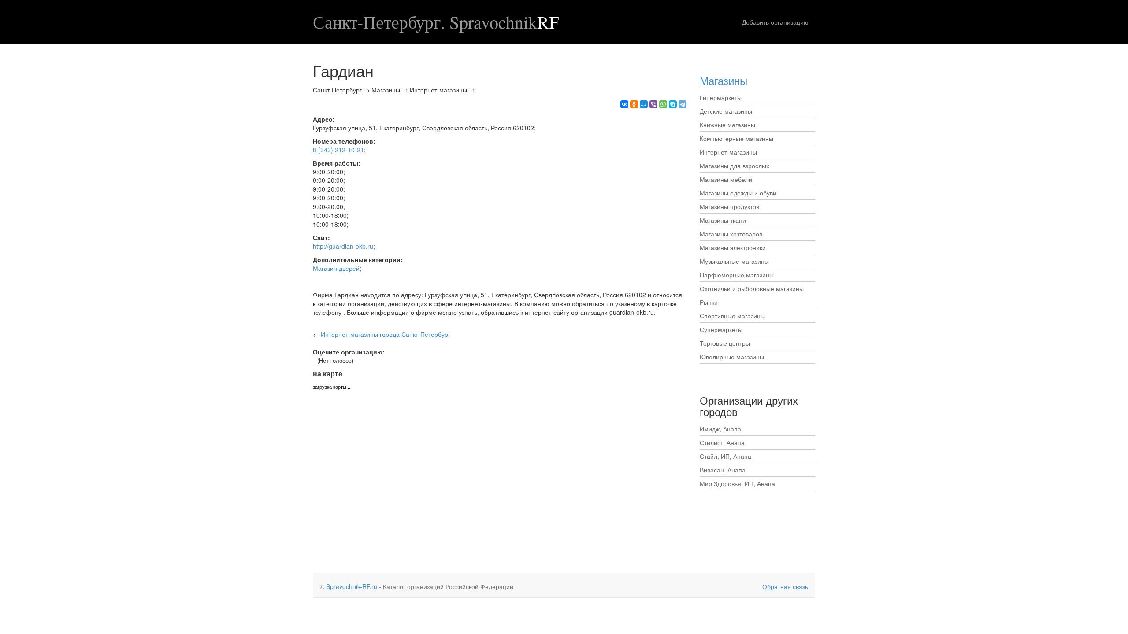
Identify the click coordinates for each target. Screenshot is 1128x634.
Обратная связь (785, 586)
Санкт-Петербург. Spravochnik (436, 22)
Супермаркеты (721, 329)
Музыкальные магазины (734, 261)
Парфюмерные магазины (737, 274)
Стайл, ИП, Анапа (725, 456)
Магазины (723, 80)
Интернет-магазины (728, 151)
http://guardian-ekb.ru (343, 246)
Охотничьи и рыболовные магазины (752, 288)
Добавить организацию (775, 22)
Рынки (709, 302)
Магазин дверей (336, 268)
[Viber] (653, 104)
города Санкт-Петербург (385, 334)
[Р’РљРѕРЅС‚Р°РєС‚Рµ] (624, 104)
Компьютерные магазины (736, 138)
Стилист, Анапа (722, 442)
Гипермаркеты (721, 97)
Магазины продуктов (729, 206)
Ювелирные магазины (732, 356)
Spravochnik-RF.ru (351, 586)
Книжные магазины (727, 124)
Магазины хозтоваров (731, 233)
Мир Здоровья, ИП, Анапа (737, 483)
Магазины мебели (726, 179)
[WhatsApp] (663, 104)
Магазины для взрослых (734, 165)
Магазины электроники (733, 247)
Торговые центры (725, 343)
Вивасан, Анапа (723, 469)
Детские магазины (726, 111)
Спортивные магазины (732, 315)
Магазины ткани (723, 220)
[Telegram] (682, 104)
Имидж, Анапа (720, 428)
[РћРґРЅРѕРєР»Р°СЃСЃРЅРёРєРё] (634, 104)
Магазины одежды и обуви (738, 192)
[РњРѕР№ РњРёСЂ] (644, 104)
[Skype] (673, 104)
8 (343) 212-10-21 (338, 149)
